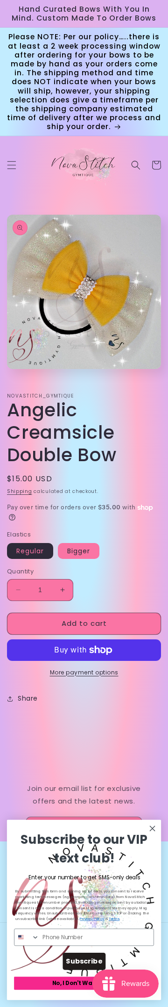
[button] (11, 165)
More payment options (84, 672)
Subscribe (84, 961)
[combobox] (26, 937)
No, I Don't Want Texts (84, 983)
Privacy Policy (92, 918)
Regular (30, 551)
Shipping (19, 491)
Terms (114, 918)
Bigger (78, 551)
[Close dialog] (153, 828)
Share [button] (28, 698)
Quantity (20, 571)
